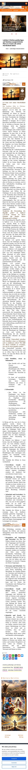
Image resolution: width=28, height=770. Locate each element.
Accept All (14, 758)
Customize (14, 762)
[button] (23, 7)
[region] (14, 757)
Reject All (14, 766)
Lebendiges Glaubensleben (15, 670)
